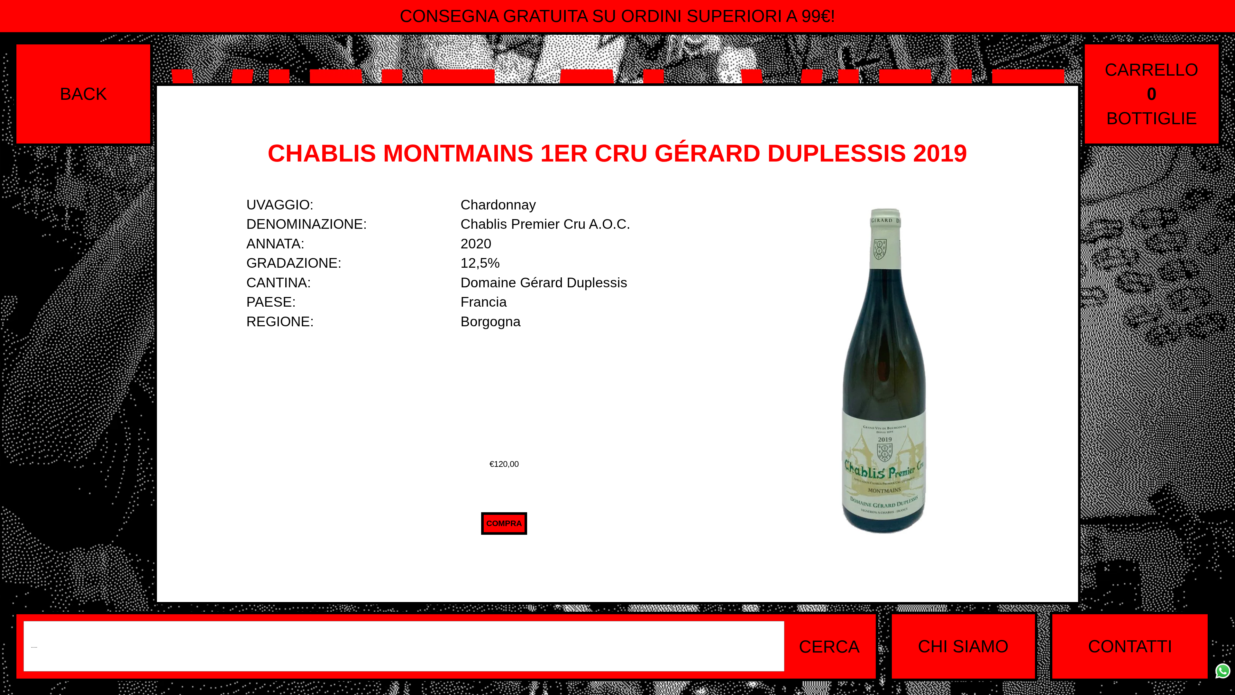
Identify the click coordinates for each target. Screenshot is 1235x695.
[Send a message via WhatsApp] (1223, 671)
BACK (83, 93)
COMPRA (504, 523)
